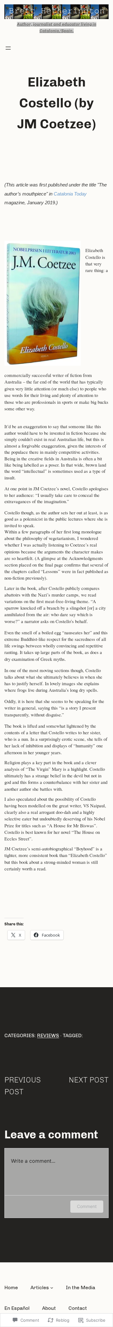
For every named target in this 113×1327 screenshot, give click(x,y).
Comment (87, 1206)
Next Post (89, 1079)
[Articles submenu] (51, 1287)
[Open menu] (8, 48)
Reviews (48, 1035)
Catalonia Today (70, 193)
